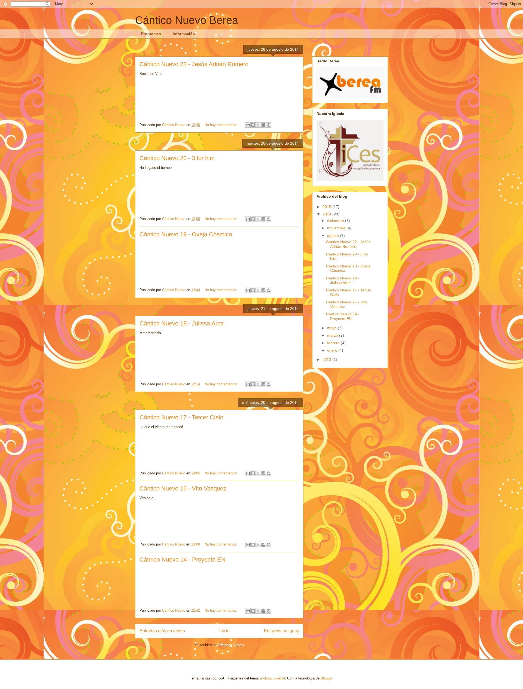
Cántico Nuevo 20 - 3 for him (177, 158)
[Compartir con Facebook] (263, 125)
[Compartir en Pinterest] (268, 125)
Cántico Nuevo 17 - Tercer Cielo (181, 417)
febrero (334, 343)
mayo (332, 328)
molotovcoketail (272, 678)
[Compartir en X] (258, 125)
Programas (151, 34)
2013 (327, 359)
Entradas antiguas (281, 631)
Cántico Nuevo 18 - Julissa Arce (181, 323)
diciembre (336, 220)
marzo (333, 335)
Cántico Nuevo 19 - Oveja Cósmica (185, 234)
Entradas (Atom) (231, 645)
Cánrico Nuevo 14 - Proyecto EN (182, 559)
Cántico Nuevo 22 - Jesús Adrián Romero (193, 64)
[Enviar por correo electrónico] (248, 125)
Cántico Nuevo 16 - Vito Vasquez (182, 488)
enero (332, 350)
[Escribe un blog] (253, 125)
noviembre (336, 228)
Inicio (224, 631)
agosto (333, 235)
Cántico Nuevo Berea (186, 20)
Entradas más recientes (162, 631)
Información (184, 34)
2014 (327, 214)
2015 (327, 207)
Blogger (326, 678)
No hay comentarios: (221, 125)
